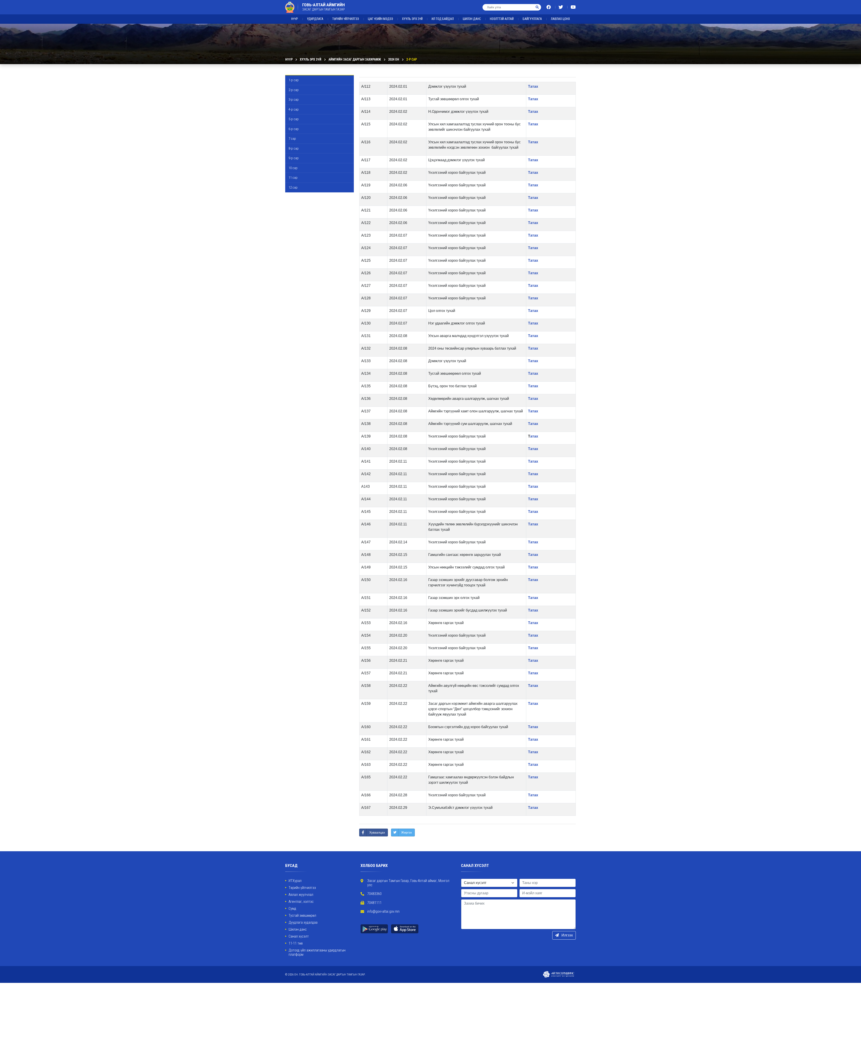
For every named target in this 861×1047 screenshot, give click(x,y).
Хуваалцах (377, 832)
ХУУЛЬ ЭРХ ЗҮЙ (412, 19)
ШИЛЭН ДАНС (472, 19)
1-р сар (294, 80)
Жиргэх (406, 832)
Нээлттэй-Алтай (502, 19)
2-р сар (411, 59)
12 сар (293, 187)
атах (534, 436)
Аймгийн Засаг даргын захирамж (354, 59)
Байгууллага (532, 19)
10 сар (293, 168)
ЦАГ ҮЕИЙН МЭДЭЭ (380, 19)
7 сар (292, 139)
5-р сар (294, 119)
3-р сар (294, 100)
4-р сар (294, 109)
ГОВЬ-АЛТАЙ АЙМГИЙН (323, 7)
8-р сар (294, 148)
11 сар (293, 178)
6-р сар (294, 129)
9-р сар (294, 158)
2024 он (393, 59)
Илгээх (567, 935)
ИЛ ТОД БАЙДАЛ (443, 19)
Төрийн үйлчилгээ (345, 19)
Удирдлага (315, 19)
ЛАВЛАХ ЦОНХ (560, 19)
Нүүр (294, 19)
